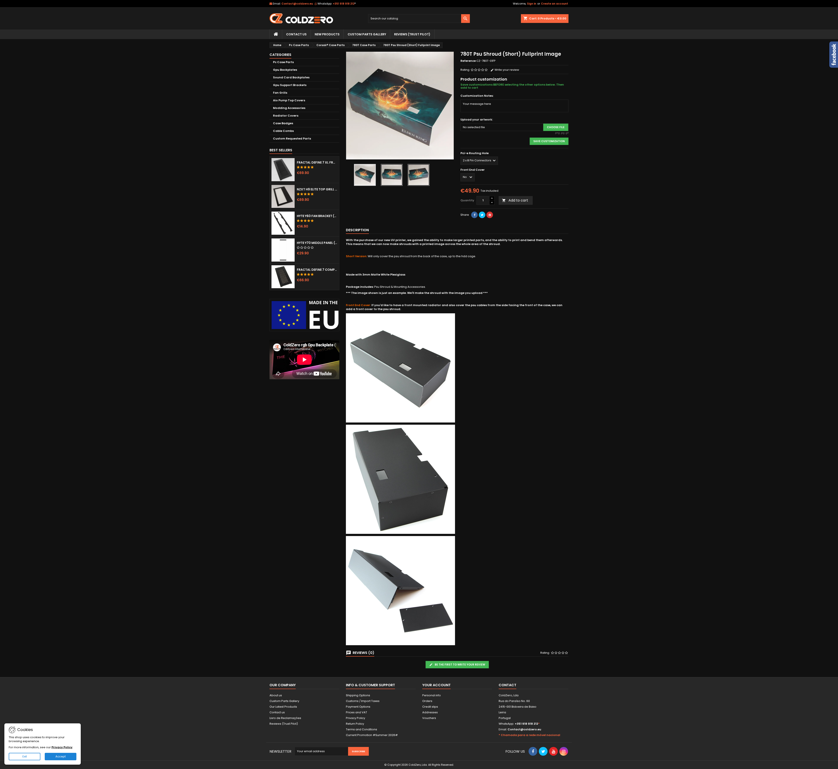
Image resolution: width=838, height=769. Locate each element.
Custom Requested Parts (292, 138)
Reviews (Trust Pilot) (284, 724)
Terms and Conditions (361, 729)
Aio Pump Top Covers (289, 100)
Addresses (430, 712)
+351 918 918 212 (344, 3)
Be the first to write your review (459, 664)
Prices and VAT (356, 712)
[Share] (474, 215)
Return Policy (355, 724)
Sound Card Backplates (291, 77)
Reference (468, 61)
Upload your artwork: (476, 120)
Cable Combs (283, 131)
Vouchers (429, 718)
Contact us (277, 712)
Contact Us (296, 34)
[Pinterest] (489, 215)
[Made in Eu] (304, 315)
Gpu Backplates (285, 70)
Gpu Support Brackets (289, 85)
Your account (436, 685)
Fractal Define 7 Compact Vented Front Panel (317, 269)
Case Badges (283, 123)
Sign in (531, 3)
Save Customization (549, 141)
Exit (24, 756)
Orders (427, 701)
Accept (60, 756)
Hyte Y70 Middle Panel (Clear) (317, 243)
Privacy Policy (355, 718)
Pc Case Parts (283, 62)
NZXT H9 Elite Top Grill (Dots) (317, 189)
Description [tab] (357, 230)
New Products (327, 34)
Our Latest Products (283, 707)
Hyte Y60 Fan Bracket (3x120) (317, 216)
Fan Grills (280, 93)
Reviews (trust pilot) (412, 34)
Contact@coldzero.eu (297, 3)
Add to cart (515, 200)
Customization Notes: (476, 96)
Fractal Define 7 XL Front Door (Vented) (317, 162)
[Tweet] (482, 215)
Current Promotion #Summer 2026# (372, 735)
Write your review (506, 70)
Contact (507, 685)
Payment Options (358, 707)
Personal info (431, 695)
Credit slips (430, 707)
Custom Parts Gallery (367, 34)
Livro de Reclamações (285, 718)
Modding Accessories (289, 108)
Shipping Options (358, 695)
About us (276, 695)
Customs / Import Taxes (363, 701)
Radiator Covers (285, 116)
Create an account (554, 3)
